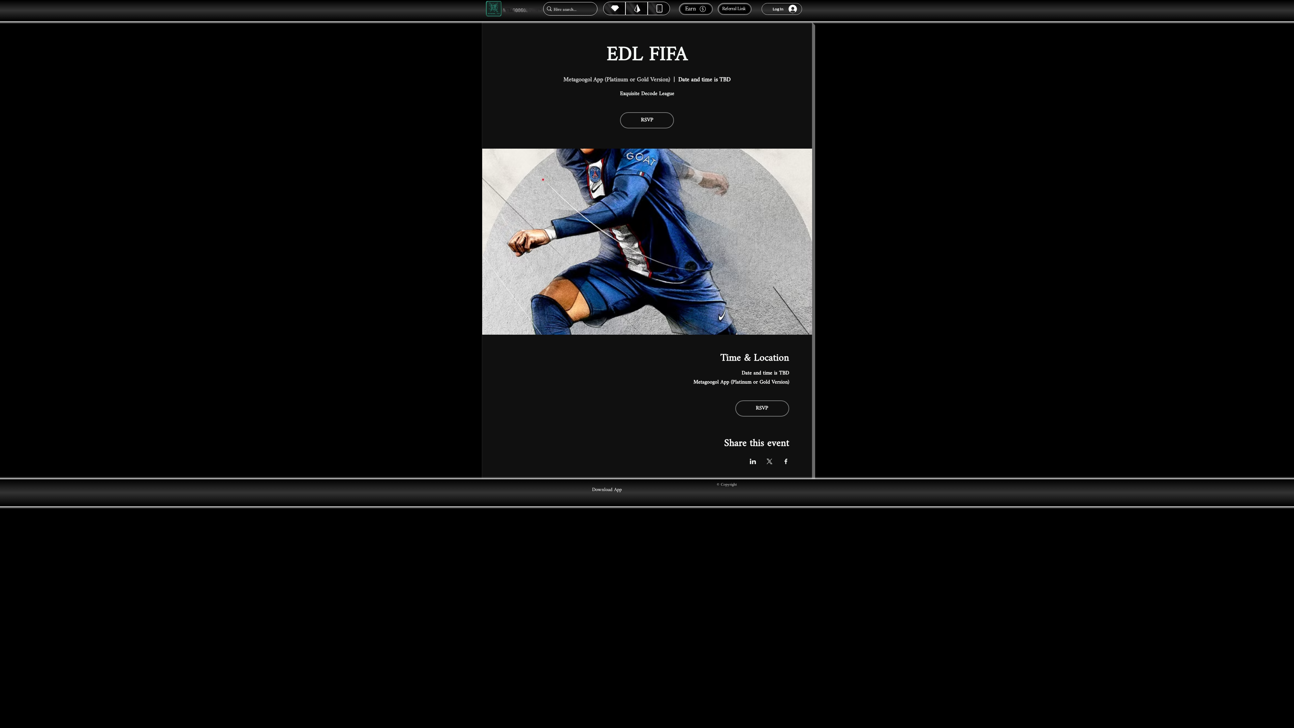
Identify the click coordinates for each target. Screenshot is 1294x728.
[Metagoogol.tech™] (493, 9)
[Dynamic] (659, 8)
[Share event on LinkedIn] (753, 461)
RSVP (647, 120)
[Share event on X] (769, 461)
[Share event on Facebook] (786, 461)
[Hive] (614, 8)
